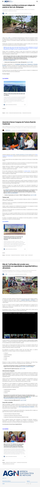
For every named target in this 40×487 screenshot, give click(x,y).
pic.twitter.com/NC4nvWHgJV (27, 366)
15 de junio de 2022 (11, 13)
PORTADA (25, 274)
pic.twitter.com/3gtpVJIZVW (9, 60)
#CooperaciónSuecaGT (8, 398)
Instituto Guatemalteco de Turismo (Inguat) (24, 154)
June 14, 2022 (33, 195)
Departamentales (26, 13)
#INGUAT (7, 189)
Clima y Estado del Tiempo (19, 13)
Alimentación (17, 274)
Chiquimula (21, 274)
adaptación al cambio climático (11, 462)
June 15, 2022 (30, 62)
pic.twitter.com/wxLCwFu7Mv (20, 398)
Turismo (27, 130)
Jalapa (30, 13)
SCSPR (3, 483)
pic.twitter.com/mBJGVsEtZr (12, 192)
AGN (6, 13)
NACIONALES (24, 130)
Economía (20, 130)
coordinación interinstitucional (22, 462)
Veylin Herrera (8, 130)
